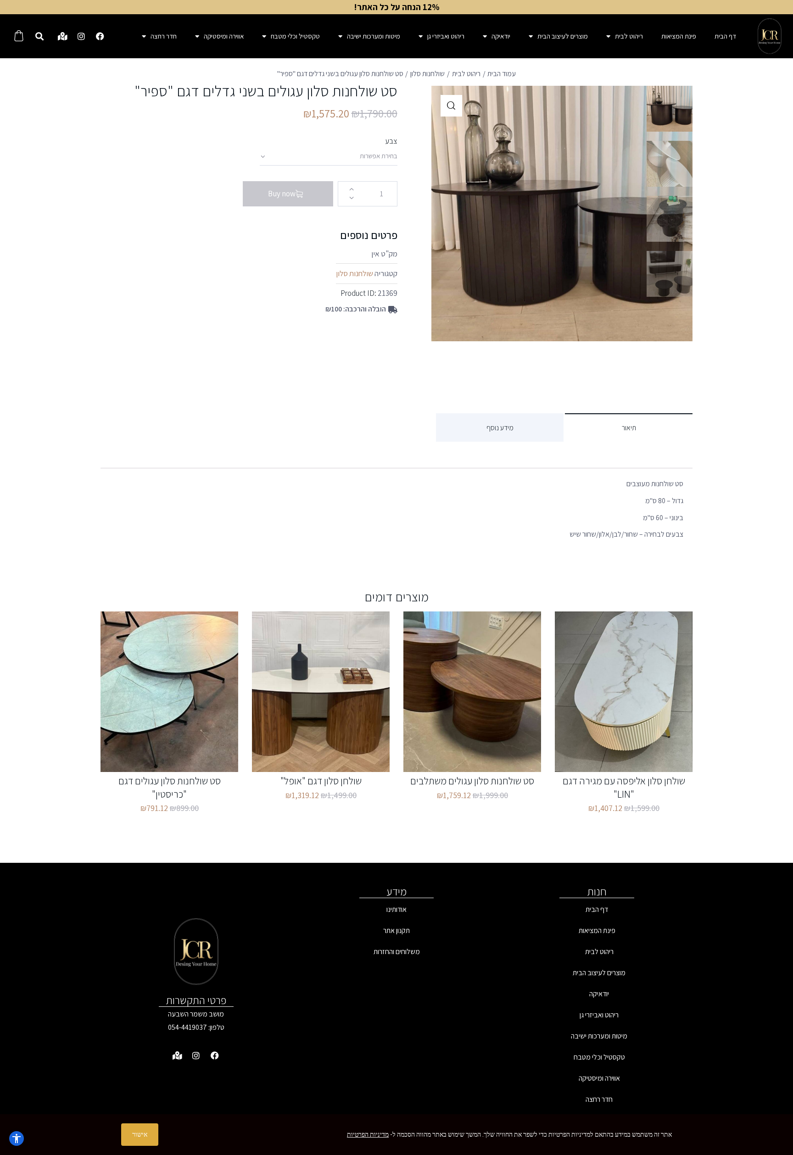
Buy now (282, 194)
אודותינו (396, 909)
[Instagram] (81, 36)
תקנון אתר (396, 930)
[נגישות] (16, 1138)
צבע (391, 141)
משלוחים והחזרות (397, 951)
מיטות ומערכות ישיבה (373, 36)
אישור (139, 1134)
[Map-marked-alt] (62, 36)
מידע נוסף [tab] (500, 428)
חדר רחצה (164, 36)
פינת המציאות (678, 36)
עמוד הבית (501, 73)
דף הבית (725, 36)
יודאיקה (500, 36)
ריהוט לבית (629, 36)
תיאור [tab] (629, 428)
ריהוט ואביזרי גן (445, 36)
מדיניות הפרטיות (368, 1134)
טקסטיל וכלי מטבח (295, 36)
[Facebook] (100, 36)
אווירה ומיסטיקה (224, 36)
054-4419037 (187, 1027)
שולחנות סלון (427, 73)
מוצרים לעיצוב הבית (562, 36)
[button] (39, 36)
